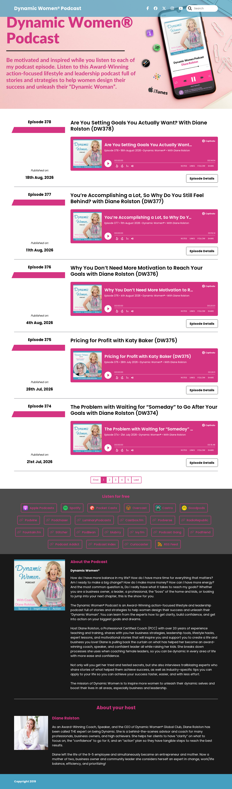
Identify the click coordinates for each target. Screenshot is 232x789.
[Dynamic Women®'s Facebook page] (148, 8)
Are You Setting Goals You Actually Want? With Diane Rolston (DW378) (138, 125)
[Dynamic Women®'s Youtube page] (179, 8)
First (96, 480)
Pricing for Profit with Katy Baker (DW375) (123, 340)
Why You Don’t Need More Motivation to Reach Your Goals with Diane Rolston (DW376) (136, 271)
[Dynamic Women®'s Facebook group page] (153, 8)
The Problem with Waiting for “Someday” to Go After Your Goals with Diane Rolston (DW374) (143, 410)
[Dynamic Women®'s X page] (162, 8)
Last (136, 480)
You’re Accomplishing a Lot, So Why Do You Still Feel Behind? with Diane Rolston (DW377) (137, 198)
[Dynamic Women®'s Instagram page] (170, 8)
